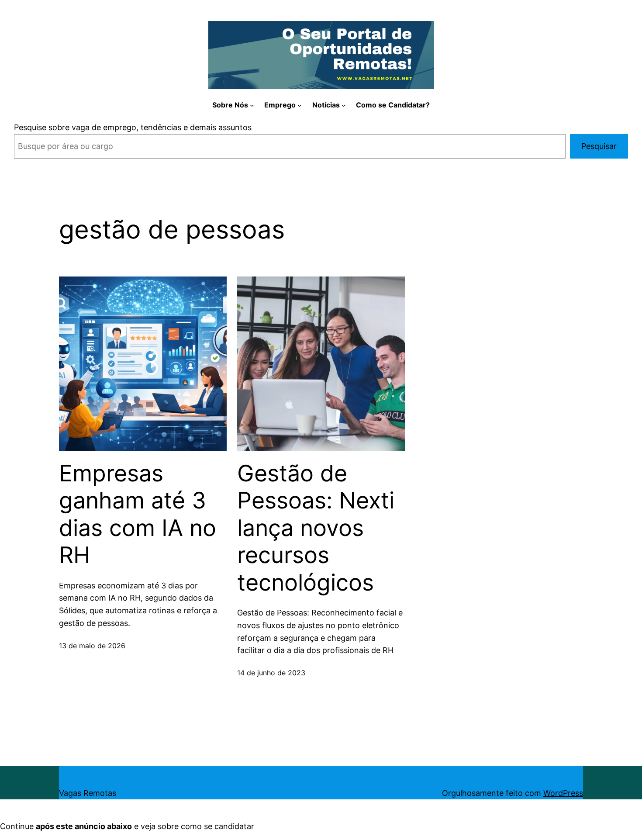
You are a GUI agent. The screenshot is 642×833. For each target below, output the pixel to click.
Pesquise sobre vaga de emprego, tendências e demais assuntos (133, 127)
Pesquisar (599, 146)
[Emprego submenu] (299, 105)
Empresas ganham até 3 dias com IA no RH (137, 514)
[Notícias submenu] (344, 105)
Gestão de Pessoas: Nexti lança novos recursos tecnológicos (315, 528)
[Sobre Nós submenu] (252, 105)
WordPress (563, 793)
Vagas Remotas (87, 793)
